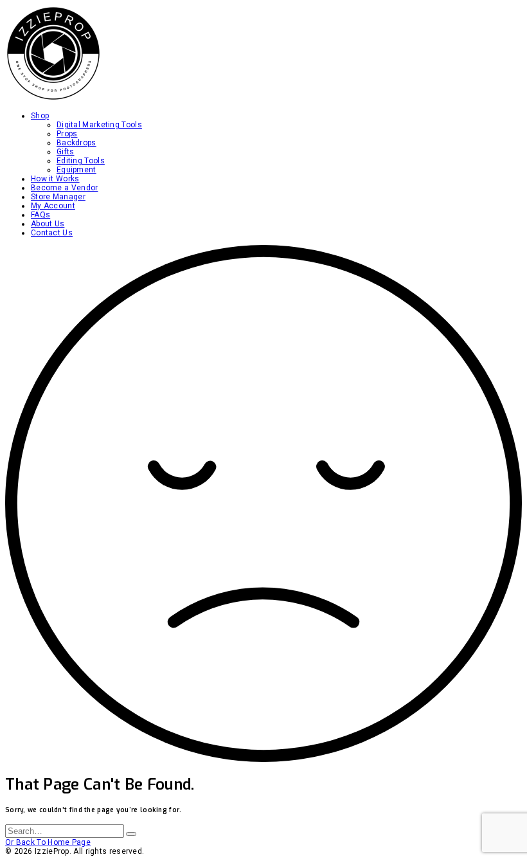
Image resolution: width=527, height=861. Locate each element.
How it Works (55, 178)
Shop (40, 115)
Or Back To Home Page (48, 842)
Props (67, 133)
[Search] (131, 834)
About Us (47, 223)
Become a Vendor (64, 187)
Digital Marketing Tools (99, 124)
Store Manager (58, 196)
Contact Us (52, 232)
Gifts (66, 151)
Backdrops (76, 142)
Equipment (76, 169)
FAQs (40, 214)
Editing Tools (81, 160)
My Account (53, 205)
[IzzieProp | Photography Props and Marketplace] (53, 99)
